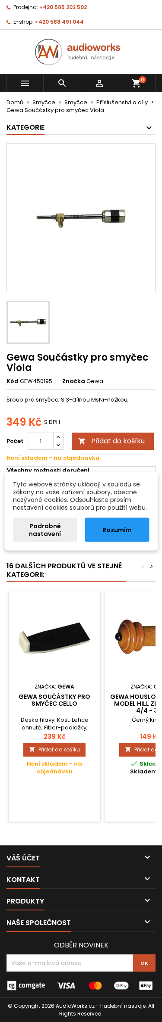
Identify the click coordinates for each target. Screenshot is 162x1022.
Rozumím (117, 530)
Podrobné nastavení (45, 530)
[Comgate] (81, 985)
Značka (73, 381)
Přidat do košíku (111, 441)
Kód (12, 381)
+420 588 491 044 (59, 21)
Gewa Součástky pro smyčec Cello (54, 700)
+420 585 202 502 (63, 7)
